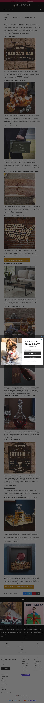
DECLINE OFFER (32, 357)
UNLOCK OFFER (32, 353)
